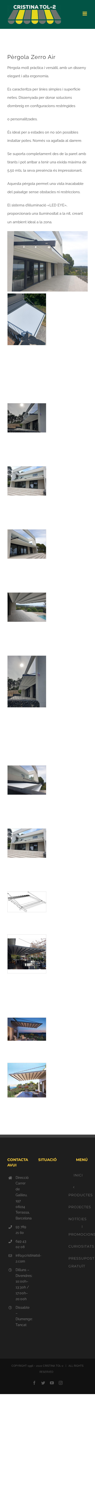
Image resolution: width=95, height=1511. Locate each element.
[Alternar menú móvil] (85, 13)
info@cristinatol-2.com (22, 1258)
